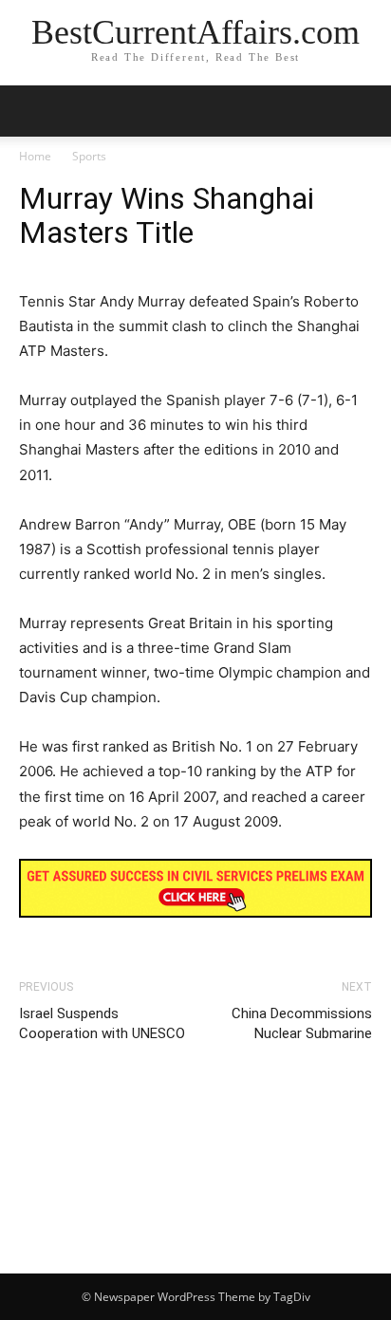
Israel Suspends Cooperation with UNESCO (102, 1023)
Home (35, 156)
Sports (89, 156)
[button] (364, 111)
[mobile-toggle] (32, 111)
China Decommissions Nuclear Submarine (302, 1023)
